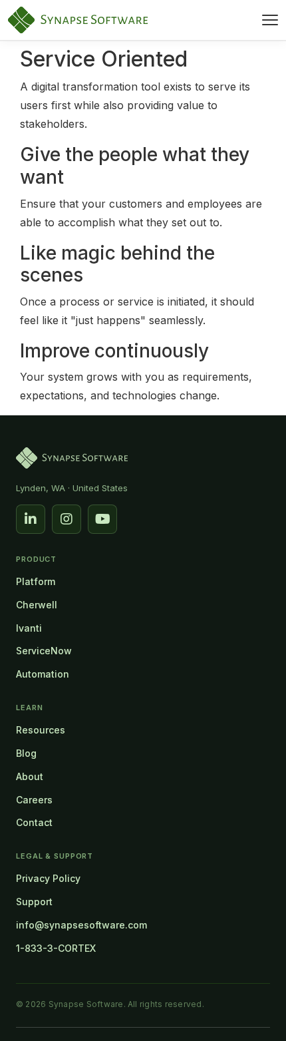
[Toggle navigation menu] (270, 20)
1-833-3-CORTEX (56, 948)
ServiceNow (44, 650)
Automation (42, 674)
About (29, 776)
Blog (26, 753)
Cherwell (36, 604)
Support (34, 901)
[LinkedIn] (30, 519)
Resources (40, 729)
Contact (34, 822)
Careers (34, 799)
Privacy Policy (48, 878)
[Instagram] (66, 519)
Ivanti (29, 628)
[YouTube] (102, 519)
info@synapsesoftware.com (81, 925)
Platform (35, 581)
